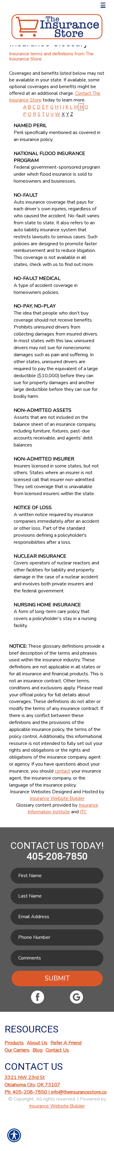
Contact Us (57, 1050)
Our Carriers (17, 1050)
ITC (83, 811)
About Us (37, 1042)
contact (62, 771)
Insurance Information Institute (63, 808)
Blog (38, 1050)
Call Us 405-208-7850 (38, 5)
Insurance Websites (30, 791)
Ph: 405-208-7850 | (28, 1092)
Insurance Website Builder (57, 798)
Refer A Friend (65, 1042)
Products (14, 1042)
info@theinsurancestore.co (79, 1092)
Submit (57, 978)
